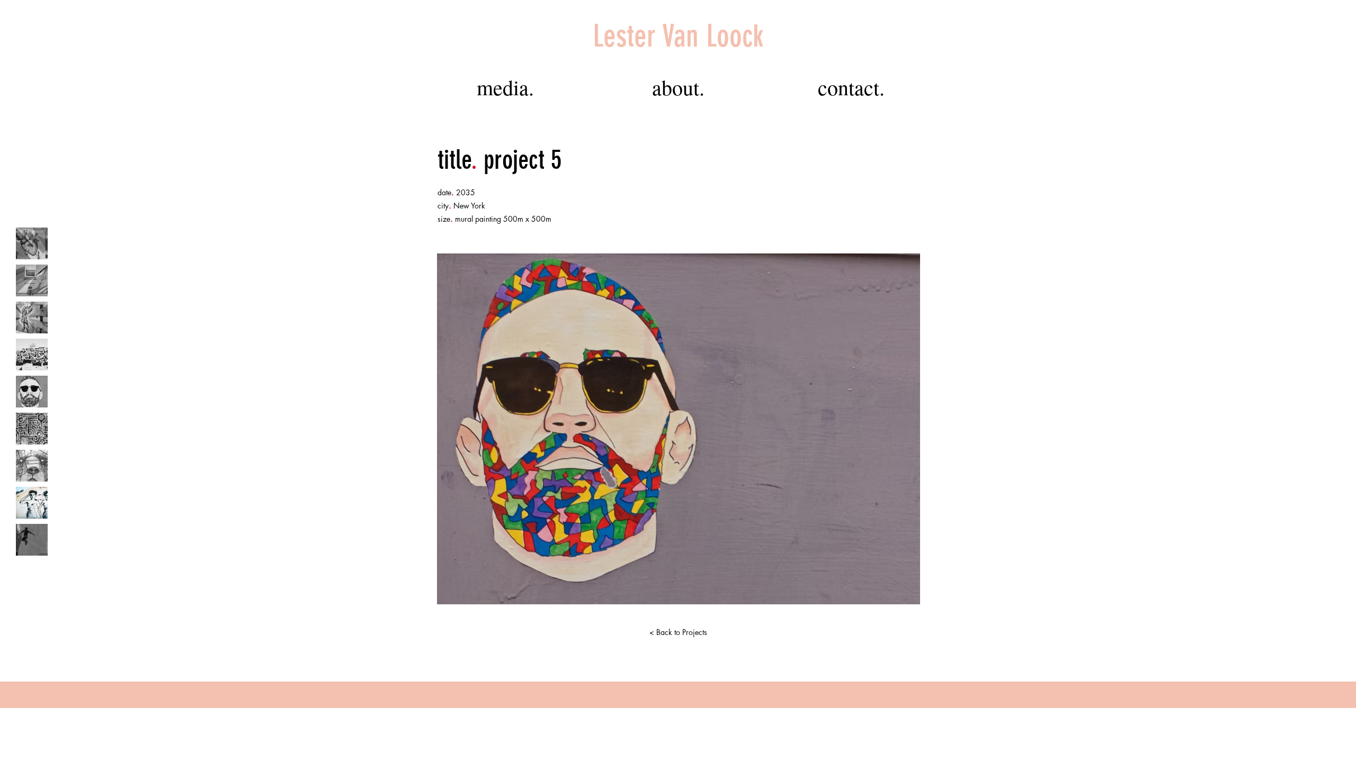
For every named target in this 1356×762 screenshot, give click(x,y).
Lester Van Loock (678, 36)
